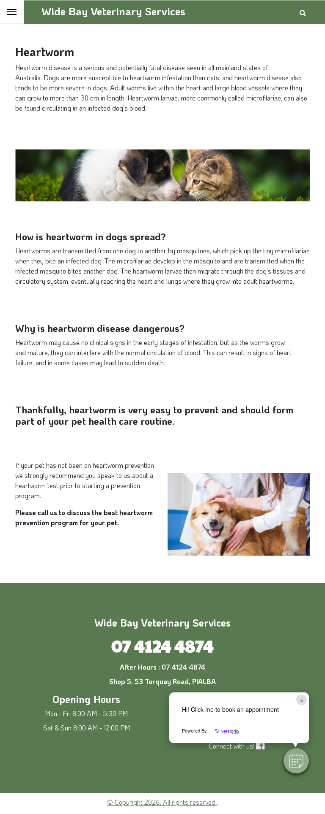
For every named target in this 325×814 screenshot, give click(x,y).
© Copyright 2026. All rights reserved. (162, 802)
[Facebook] (262, 745)
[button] (296, 760)
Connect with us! (231, 745)
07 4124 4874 (162, 645)
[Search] (302, 13)
